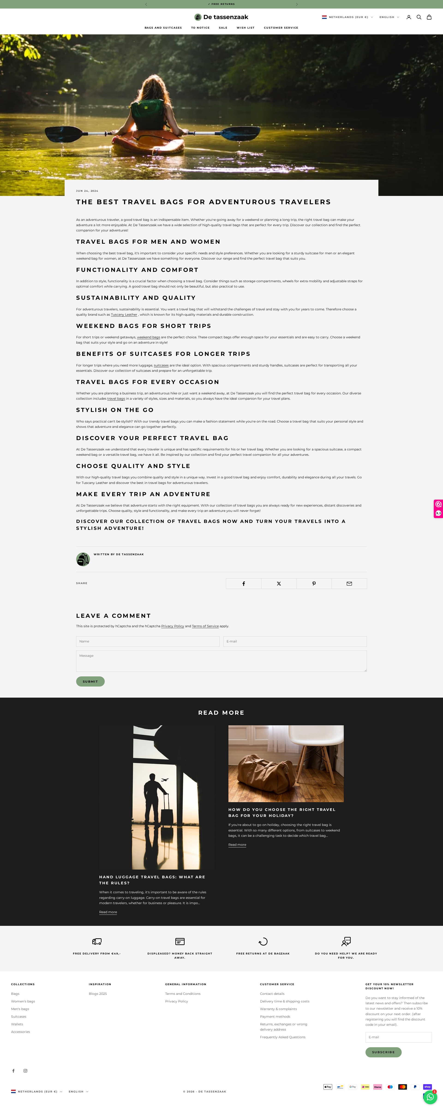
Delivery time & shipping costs (284, 1001)
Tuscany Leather (124, 314)
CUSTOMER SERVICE (281, 27)
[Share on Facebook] (243, 584)
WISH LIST (246, 27)
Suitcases (18, 1016)
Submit (90, 681)
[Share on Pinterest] (314, 584)
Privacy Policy (172, 626)
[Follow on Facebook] (13, 1070)
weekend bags (148, 337)
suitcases (161, 365)
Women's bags (23, 1001)
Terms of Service (205, 626)
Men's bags (20, 1009)
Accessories (20, 1032)
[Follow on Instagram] (25, 1070)
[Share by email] (349, 584)
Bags (15, 994)
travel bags (116, 398)
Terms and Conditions (183, 994)
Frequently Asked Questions (282, 1037)
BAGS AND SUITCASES (163, 27)
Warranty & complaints (278, 1009)
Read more (108, 912)
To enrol (391, 1090)
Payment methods (275, 1016)
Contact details (272, 994)
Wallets (17, 1024)
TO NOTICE (200, 27)
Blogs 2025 (98, 994)
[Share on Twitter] (278, 584)
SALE (223, 27)
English (387, 17)
